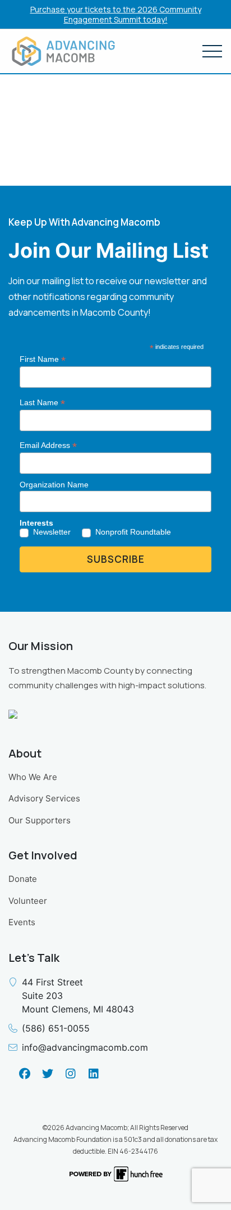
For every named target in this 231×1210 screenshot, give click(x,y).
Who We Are (32, 777)
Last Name (42, 402)
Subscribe (116, 559)
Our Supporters (39, 820)
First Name (43, 359)
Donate (22, 878)
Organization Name (54, 484)
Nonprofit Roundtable (133, 531)
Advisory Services (44, 798)
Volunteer (27, 900)
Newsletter (52, 531)
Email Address (48, 445)
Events (21, 922)
